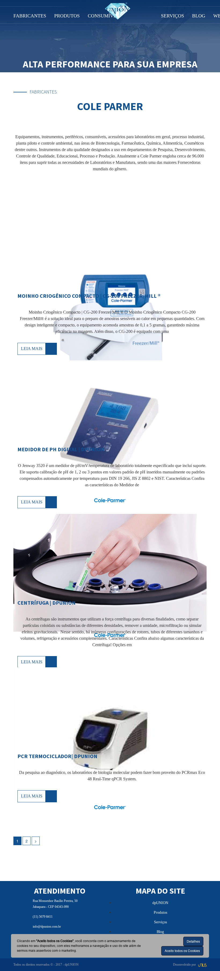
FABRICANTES (29, 15)
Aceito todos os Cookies (182, 951)
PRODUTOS (67, 15)
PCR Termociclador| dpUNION (57, 756)
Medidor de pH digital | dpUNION (60, 449)
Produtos (160, 912)
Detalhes (193, 941)
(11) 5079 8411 (43, 917)
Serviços (160, 922)
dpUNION (160, 903)
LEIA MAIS (31, 348)
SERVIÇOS (172, 15)
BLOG (198, 15)
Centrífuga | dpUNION (46, 602)
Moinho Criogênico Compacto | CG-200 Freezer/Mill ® (88, 295)
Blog (160, 932)
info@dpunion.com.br (47, 926)
